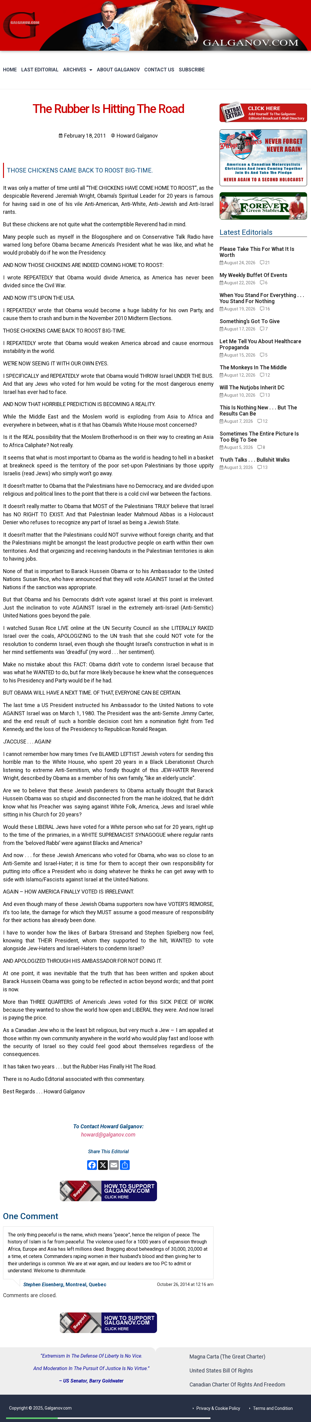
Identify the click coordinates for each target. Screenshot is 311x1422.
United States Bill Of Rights (221, 1371)
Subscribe (192, 70)
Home (10, 70)
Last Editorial (40, 70)
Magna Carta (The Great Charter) (227, 1357)
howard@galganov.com (108, 1135)
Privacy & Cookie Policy (218, 1408)
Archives (74, 70)
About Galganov (118, 70)
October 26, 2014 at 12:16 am (185, 1284)
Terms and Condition (273, 1408)
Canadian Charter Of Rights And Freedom (237, 1385)
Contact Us (159, 70)
